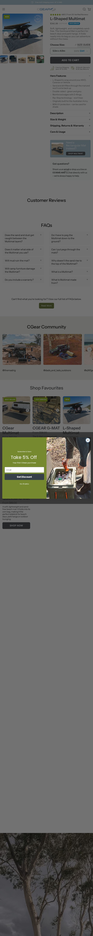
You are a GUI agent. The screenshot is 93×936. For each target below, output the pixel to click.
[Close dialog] (88, 440)
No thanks (24, 484)
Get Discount (24, 476)
